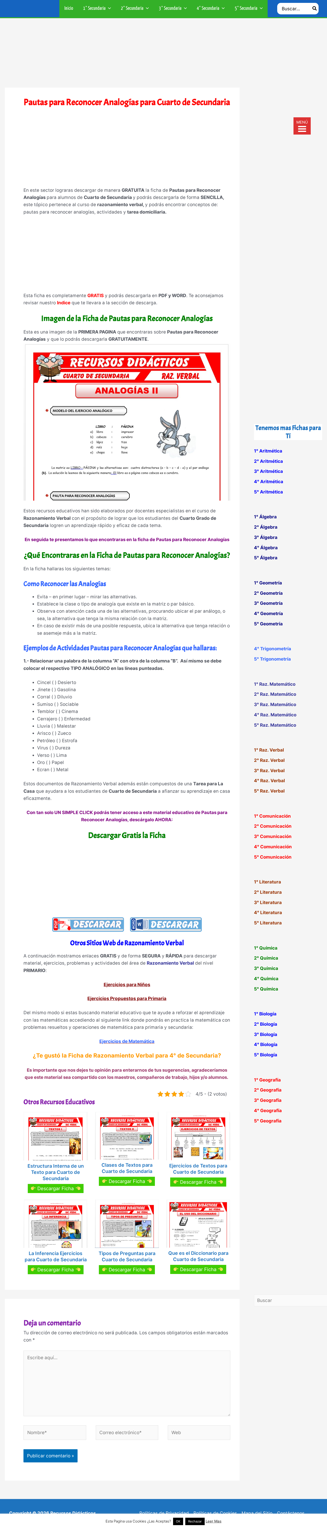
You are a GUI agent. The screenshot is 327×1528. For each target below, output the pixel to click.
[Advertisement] (163, 54)
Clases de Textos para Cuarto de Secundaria (126, 1168)
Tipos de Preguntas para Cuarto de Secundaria (127, 1256)
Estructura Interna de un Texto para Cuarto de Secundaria (56, 1172)
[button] (108, 8)
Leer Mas (213, 1521)
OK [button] (178, 1521)
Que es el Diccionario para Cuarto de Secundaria (198, 1256)
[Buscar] (314, 8)
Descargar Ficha (55, 1188)
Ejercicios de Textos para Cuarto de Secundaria (198, 1169)
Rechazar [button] (195, 1521)
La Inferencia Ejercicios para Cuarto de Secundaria (56, 1256)
